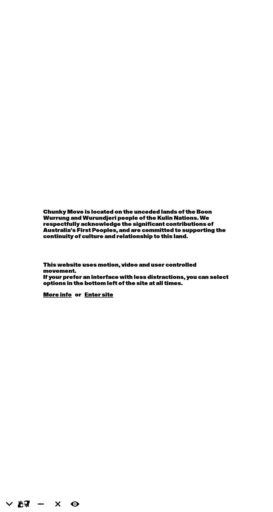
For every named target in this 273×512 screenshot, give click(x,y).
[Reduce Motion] (40, 504)
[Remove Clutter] (58, 504)
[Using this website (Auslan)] (23, 504)
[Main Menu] (9, 504)
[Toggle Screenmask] (75, 504)
